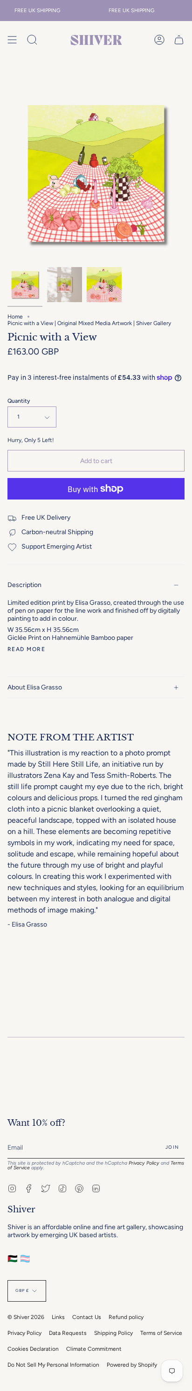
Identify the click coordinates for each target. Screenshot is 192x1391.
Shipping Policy (113, 1333)
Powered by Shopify (132, 1365)
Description (24, 585)
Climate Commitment (94, 1349)
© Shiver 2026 (25, 1317)
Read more (26, 649)
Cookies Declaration (33, 1349)
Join (172, 1147)
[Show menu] (12, 40)
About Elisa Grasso (34, 687)
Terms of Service (161, 1333)
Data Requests (68, 1333)
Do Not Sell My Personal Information (53, 1365)
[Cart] (179, 40)
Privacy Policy (144, 1163)
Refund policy (126, 1317)
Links (58, 1317)
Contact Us (86, 1317)
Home (15, 316)
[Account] (159, 40)
